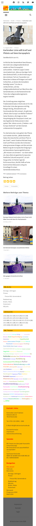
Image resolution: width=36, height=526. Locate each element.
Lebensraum (20, 367)
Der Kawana (23, 174)
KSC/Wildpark (17, 362)
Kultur (24, 361)
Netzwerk (10, 490)
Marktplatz (9, 369)
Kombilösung (20, 359)
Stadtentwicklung (10, 384)
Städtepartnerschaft (8, 391)
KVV (29, 364)
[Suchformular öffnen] (30, 14)
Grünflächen (18, 349)
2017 (11, 320)
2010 (23, 323)
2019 (23, 318)
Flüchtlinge (26, 344)
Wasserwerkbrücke (13, 399)
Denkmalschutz (14, 339)
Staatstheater (13, 381)
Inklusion (26, 354)
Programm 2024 (12, 492)
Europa (6, 186)
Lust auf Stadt (26, 367)
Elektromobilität (11, 341)
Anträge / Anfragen (9, 291)
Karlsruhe (6, 356)
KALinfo (6, 306)
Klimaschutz (6, 359)
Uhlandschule (6, 394)
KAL (17, 57)
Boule (9, 337)
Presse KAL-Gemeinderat (13, 296)
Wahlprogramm (21, 396)
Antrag (18, 334)
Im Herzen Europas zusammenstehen (16, 248)
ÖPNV (7, 401)
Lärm (4, 369)
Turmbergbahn (24, 391)
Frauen (15, 346)
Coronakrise (25, 337)
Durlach (5, 341)
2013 (4, 323)
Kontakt (18, 508)
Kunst (26, 364)
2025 (11, 316)
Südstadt (16, 391)
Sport (7, 381)
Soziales (25, 379)
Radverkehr (6, 376)
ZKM (31, 398)
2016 (17, 320)
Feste (4, 343)
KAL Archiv (10, 471)
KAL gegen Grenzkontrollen (13, 276)
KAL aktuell (10, 467)
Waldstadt (5, 398)
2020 (17, 318)
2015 (22, 320)
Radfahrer (24, 374)
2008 (11, 325)
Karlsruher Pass (14, 356)
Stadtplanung (23, 386)
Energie (18, 341)
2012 (11, 323)
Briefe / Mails (7, 302)
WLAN (20, 398)
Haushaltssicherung (8, 354)
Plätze (20, 374)
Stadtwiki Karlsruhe (11, 174)
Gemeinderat (9, 348)
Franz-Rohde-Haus (8, 346)
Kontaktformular (12, 430)
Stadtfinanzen (21, 384)
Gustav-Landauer (26, 349)
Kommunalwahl (7, 362)
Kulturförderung (19, 364)
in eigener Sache (18, 354)
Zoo (4, 401)
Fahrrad (28, 341)
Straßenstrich (14, 389)
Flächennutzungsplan (18, 343)
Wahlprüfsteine (28, 396)
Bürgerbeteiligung (16, 337)
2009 (4, 325)
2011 (17, 323)
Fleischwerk (9, 344)
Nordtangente (7, 374)
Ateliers (22, 334)
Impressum (10, 432)
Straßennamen (7, 389)
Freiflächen (20, 346)
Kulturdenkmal (8, 364)
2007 (18, 325)
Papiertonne (15, 374)
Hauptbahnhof (13, 351)
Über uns (9, 469)
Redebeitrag (7, 299)
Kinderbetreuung (25, 356)
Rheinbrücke (8, 379)
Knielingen (13, 359)
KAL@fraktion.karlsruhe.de (20, 425)
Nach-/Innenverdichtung (11, 371)
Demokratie (6, 339)
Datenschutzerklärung (14, 434)
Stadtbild (20, 381)
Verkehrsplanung (18, 394)
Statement (7, 304)
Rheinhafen (16, 379)
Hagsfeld (6, 351)
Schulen (21, 379)
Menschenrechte (16, 369)
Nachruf (22, 371)
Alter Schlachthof (7, 334)
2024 (17, 316)
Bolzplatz (5, 337)
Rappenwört (13, 376)
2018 (4, 320)
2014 (28, 320)
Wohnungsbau (26, 399)
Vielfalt (9, 396)
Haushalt (20, 351)
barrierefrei (27, 334)
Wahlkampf (14, 396)
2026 (4, 316)
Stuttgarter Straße (21, 389)
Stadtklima (14, 387)
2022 (4, 318)
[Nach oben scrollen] (32, 522)
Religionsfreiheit (19, 376)
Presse (16, 48)
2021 (11, 318)
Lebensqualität (13, 367)
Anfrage (14, 334)
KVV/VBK (6, 367)
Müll (21, 369)
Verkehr (12, 394)
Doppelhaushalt (24, 339)
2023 (23, 316)
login (18, 512)
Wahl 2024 (10, 494)
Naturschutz (27, 371)
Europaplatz (14, 186)
